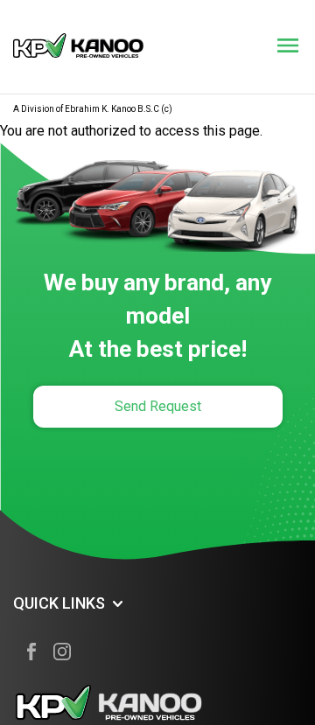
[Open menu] (288, 45)
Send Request (158, 406)
